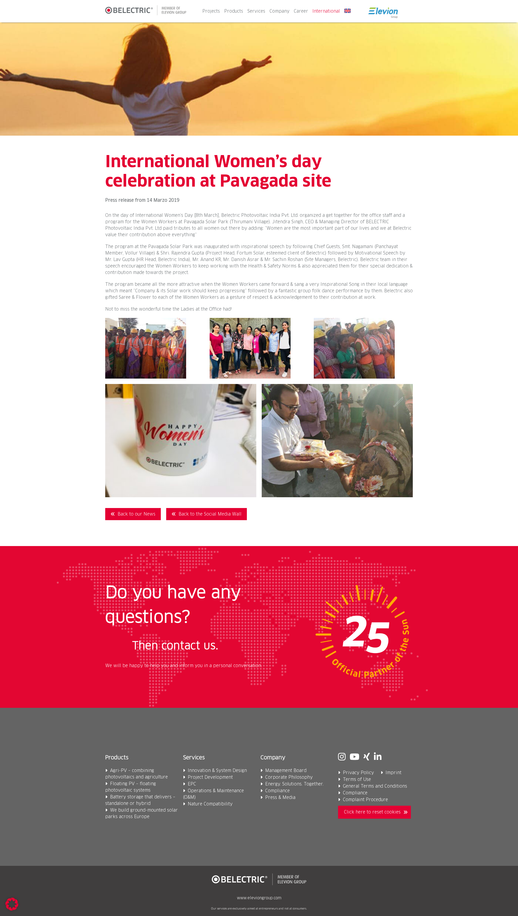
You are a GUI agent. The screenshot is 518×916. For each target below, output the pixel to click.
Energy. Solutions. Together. (294, 784)
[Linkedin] (377, 757)
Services (256, 11)
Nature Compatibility (210, 804)
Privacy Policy (358, 773)
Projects (211, 11)
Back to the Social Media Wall (210, 514)
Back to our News (136, 514)
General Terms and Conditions (375, 786)
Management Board (285, 771)
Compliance (277, 791)
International (326, 11)
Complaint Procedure (365, 800)
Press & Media (280, 797)
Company (279, 11)
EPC (192, 784)
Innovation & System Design (217, 771)
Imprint (393, 773)
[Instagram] (342, 757)
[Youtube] (354, 757)
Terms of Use (357, 779)
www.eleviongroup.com (259, 898)
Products (233, 11)
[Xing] (366, 757)
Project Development (210, 777)
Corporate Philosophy (289, 777)
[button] (12, 904)
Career (301, 11)
